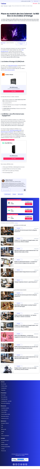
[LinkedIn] (25, 190)
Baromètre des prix (5, 416)
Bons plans (3, 394)
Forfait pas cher (4, 399)
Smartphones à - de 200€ (6, 401)
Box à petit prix (4, 397)
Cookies (2, 448)
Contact (2, 442)
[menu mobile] (38, 3)
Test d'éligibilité (4, 410)
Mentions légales (4, 444)
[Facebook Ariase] (19, 464)
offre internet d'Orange (12, 65)
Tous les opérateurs (5, 435)
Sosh (2, 433)
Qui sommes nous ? (5, 440)
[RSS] (26, 464)
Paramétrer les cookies (20, 455)
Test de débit (3, 412)
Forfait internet (7, 194)
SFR (2, 427)
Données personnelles (5, 446)
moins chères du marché (9, 69)
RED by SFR (20, 194)
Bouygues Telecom (5, 423)
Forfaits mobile (4, 386)
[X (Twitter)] (16, 464)
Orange (14, 194)
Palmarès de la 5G (4, 418)
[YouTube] (21, 464)
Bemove (26, 454)
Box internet (3, 384)
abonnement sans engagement (7, 131)
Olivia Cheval (3, 42)
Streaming (3, 390)
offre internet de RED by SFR (15, 130)
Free (2, 425)
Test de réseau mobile (5, 414)
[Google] (14, 464)
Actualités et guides (5, 408)
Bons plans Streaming (5, 403)
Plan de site (3, 450)
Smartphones (3, 388)
